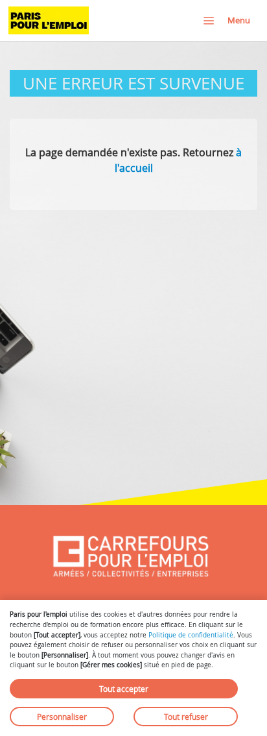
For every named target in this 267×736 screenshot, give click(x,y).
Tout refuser (186, 716)
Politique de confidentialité (190, 634)
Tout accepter (123, 688)
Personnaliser (62, 716)
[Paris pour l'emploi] (48, 20)
